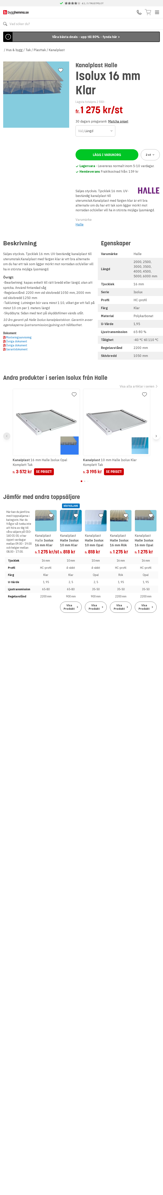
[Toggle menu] (157, 12)
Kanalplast (57, 50)
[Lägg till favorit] (60, 70)
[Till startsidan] (16, 12)
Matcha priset (118, 121)
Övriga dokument (16, 341)
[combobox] (95, 130)
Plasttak (40, 50)
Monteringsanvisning (19, 337)
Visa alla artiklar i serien (137, 386)
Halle (79, 224)
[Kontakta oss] (139, 12)
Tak (28, 50)
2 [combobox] (148, 155)
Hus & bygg (14, 50)
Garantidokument (17, 349)
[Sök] (5, 24)
